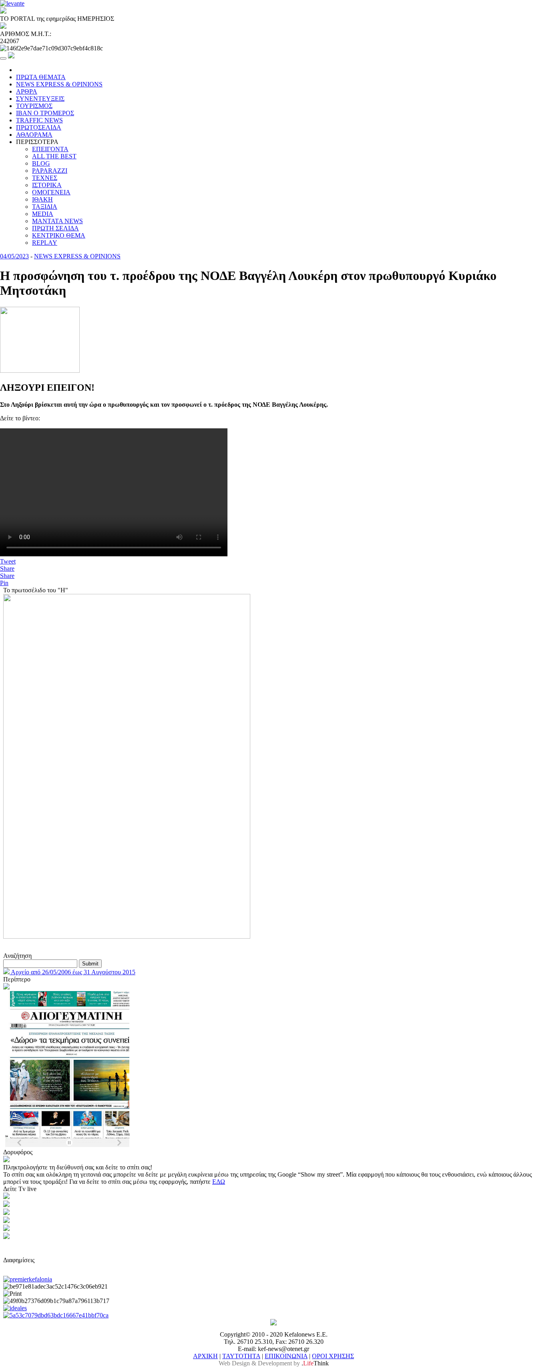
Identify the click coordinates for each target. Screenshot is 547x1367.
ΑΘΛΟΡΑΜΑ (34, 134)
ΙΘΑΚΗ (42, 199)
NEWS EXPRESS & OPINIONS (59, 84)
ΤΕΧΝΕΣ (44, 177)
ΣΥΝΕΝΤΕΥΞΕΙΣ (40, 98)
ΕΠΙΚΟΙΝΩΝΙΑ (286, 1356)
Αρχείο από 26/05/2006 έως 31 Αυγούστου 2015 (72, 972)
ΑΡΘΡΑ (26, 91)
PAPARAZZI (49, 170)
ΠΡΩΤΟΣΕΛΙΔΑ (38, 127)
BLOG (41, 163)
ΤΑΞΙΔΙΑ (44, 206)
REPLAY (44, 242)
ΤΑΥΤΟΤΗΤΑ (241, 1356)
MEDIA (42, 213)
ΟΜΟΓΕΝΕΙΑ (51, 192)
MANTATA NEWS (57, 221)
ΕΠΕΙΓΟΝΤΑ (50, 149)
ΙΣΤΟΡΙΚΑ (47, 185)
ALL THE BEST (54, 156)
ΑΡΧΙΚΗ (205, 1356)
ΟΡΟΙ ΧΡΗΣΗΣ (333, 1356)
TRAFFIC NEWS (39, 120)
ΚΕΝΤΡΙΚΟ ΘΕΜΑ (58, 235)
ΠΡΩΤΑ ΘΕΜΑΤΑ (41, 77)
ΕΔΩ (218, 1181)
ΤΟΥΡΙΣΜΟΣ (34, 105)
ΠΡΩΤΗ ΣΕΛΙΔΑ (55, 228)
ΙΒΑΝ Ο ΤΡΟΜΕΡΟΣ (45, 113)
